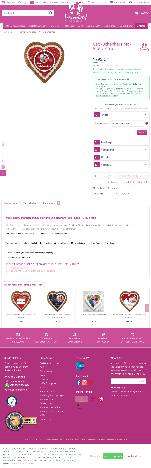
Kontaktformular (19, 389)
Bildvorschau (103, 123)
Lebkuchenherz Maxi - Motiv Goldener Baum (57, 316)
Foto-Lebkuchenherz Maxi (93, 314)
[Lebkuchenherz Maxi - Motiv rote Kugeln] (21, 301)
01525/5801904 (19, 385)
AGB (42, 415)
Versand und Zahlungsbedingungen (52, 393)
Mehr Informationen (23, 463)
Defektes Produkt (49, 363)
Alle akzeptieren (113, 456)
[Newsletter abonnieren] (142, 381)
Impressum (46, 419)
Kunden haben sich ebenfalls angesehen (23, 284)
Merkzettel (119, 2)
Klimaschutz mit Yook (51, 411)
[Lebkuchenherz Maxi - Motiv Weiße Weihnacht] (129, 301)
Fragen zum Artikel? (19, 267)
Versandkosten (69, 439)
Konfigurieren (134, 456)
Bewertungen (50, 203)
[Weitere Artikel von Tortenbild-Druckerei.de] (144, 47)
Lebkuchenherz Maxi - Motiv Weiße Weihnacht (129, 316)
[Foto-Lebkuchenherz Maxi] (93, 301)
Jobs (42, 375)
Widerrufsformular (50, 407)
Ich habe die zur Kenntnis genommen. (126, 391)
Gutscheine (46, 371)
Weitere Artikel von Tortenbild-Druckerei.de (31, 270)
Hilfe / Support (48, 383)
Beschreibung (10, 203)
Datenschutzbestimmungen (124, 391)
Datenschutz (47, 403)
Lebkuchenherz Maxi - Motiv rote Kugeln (21, 316)
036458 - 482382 (14, 377)
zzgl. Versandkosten (110, 65)
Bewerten (115, 188)
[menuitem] (97, 2)
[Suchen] (51, 13)
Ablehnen (95, 456)
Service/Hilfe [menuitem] (139, 2)
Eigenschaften (29, 203)
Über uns (45, 379)
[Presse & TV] (93, 365)
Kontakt (44, 387)
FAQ (42, 367)
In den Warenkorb (130, 175)
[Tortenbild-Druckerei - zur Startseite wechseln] (75, 11)
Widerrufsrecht (48, 399)
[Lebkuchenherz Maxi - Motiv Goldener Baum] (57, 301)
